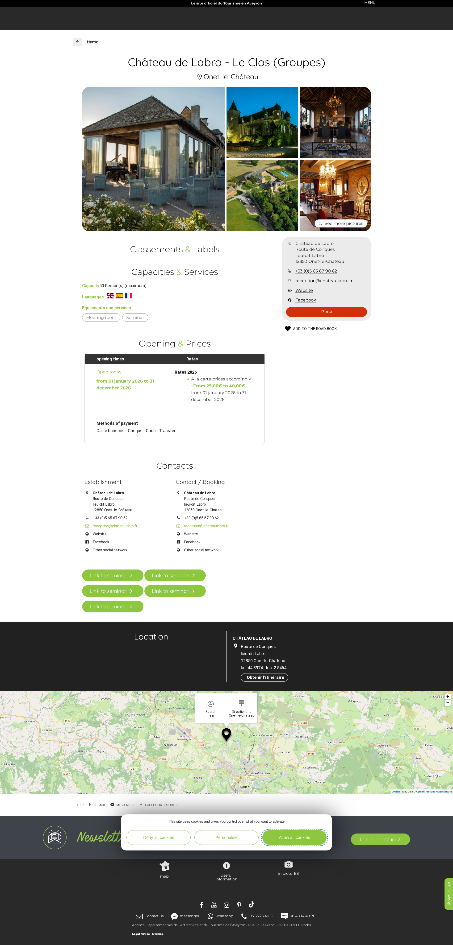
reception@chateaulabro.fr (323, 280)
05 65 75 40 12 (261, 916)
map (164, 876)
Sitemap (158, 934)
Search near (211, 713)
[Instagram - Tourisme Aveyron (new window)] (227, 904)
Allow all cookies (294, 837)
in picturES (288, 873)
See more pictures (344, 223)
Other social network (110, 550)
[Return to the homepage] (77, 42)
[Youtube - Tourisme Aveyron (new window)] (214, 904)
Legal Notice (141, 934)
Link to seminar (108, 575)
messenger (125, 805)
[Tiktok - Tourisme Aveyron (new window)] (252, 904)
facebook (153, 805)
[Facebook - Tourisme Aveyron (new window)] (202, 904)
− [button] (447, 702)
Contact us (154, 916)
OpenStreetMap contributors (434, 791)
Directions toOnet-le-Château (241, 713)
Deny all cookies (158, 837)
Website (304, 290)
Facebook (305, 300)
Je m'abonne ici (377, 839)
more (171, 805)
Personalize (226, 837)
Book (326, 311)
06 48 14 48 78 (302, 916)
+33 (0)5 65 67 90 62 (316, 271)
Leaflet (396, 791)
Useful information (226, 877)
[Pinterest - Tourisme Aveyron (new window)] (239, 904)
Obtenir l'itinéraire (265, 677)
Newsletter (449, 894)
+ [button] (447, 696)
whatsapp (224, 916)
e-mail (100, 805)
